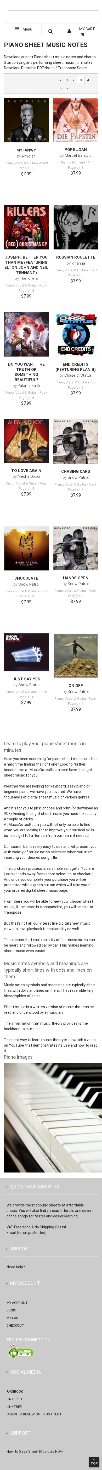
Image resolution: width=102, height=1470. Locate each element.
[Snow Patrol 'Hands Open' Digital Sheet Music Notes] (75, 548)
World (43, 163)
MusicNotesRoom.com (49, 770)
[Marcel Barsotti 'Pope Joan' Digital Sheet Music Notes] (75, 120)
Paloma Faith (29, 385)
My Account (17, 1303)
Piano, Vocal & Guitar (20, 163)
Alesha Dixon (29, 476)
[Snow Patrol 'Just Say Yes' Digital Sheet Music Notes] (26, 652)
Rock (43, 285)
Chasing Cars (75, 471)
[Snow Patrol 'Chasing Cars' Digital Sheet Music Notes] (75, 441)
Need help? (16, 1267)
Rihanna (78, 263)
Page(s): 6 (26, 398)
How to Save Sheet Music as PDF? (35, 1451)
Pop (93, 382)
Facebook (15, 1391)
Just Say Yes (26, 679)
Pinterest (15, 1399)
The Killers (29, 278)
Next (67, 88)
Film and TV (81, 162)
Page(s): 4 (26, 596)
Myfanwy (26, 150)
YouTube (16, 1045)
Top (94, 1463)
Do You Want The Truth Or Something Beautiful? (26, 372)
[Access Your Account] (69, 32)
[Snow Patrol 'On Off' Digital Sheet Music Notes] (75, 655)
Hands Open (75, 578)
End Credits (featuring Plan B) (75, 367)
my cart (13, 1318)
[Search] (93, 7)
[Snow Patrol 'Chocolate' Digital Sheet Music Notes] (26, 548)
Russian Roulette (75, 257)
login (11, 1310)
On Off (76, 685)
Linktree (14, 1407)
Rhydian (29, 156)
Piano (65, 162)
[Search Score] (51, 32)
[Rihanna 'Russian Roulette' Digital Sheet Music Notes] (75, 227)
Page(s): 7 (75, 489)
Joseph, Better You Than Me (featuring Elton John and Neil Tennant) (26, 265)
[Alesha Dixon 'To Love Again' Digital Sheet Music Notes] (26, 441)
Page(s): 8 (26, 291)
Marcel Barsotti (78, 155)
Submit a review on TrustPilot (34, 1414)
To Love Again (26, 470)
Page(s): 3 (75, 168)
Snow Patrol (78, 477)
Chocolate (26, 578)
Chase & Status (78, 375)
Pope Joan (76, 149)
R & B (93, 270)
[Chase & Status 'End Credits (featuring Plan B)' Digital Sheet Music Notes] (75, 334)
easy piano (76, 786)
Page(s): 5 (26, 168)
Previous (60, 80)
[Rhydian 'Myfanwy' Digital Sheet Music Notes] (26, 120)
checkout (15, 1325)
